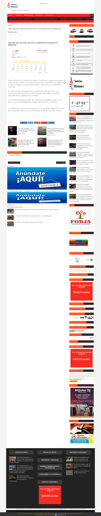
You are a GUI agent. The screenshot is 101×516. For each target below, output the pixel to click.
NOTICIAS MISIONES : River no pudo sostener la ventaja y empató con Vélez (85, 162)
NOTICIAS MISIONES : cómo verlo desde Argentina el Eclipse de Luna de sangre (26, 130)
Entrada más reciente (14, 162)
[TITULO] (37, 189)
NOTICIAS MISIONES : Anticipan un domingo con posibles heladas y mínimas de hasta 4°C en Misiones (56, 131)
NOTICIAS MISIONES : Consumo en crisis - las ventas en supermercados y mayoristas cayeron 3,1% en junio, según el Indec (81, 188)
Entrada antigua (61, 162)
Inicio (11, 15)
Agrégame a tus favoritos (44, 478)
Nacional (39, 15)
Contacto (49, 15)
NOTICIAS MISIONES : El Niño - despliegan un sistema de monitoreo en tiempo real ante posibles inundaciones (26, 142)
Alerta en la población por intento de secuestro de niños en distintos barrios (37, 209)
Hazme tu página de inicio (44, 456)
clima (20, 34)
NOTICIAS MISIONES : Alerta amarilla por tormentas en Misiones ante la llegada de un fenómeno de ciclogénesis (55, 142)
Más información (60, 514)
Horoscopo (90, 74)
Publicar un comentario (15, 155)
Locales (18, 15)
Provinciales (28, 15)
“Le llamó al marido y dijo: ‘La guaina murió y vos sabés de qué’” (33, 216)
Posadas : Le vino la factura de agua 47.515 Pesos (29, 222)
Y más (65, 514)
